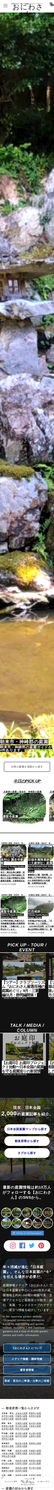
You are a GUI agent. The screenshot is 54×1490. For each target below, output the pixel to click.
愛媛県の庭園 (8, 1471)
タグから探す (27, 1153)
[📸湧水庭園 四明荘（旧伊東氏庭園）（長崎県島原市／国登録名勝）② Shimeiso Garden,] (37, 1223)
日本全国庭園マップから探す (27, 1129)
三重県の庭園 (21, 1446)
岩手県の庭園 (8, 1416)
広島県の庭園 (21, 1463)
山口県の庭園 (35, 1463)
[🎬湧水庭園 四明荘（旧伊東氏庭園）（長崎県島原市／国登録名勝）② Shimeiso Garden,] (27, 1223)
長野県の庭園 (8, 1439)
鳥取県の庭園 (21, 1461)
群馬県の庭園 (8, 1426)
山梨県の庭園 (35, 1436)
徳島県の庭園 (21, 1468)
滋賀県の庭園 (21, 1451)
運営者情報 (27, 1369)
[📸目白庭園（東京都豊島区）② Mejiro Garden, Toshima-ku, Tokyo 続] (6, 1223)
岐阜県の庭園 (21, 1443)
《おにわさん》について (27, 1348)
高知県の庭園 (21, 1471)
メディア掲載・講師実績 (27, 1359)
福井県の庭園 (21, 1436)
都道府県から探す (27, 1141)
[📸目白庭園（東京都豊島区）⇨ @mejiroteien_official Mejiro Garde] (17, 1223)
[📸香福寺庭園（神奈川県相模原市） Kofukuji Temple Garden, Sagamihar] (17, 1213)
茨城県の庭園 (21, 1423)
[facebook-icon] (22, 1245)
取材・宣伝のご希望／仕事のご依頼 (27, 1380)
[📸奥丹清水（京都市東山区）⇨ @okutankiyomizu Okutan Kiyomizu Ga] (37, 1213)
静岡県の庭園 (35, 1443)
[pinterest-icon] (41, 1245)
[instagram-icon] (13, 1245)
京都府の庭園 (35, 1451)
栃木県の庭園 (35, 1423)
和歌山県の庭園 (9, 1456)
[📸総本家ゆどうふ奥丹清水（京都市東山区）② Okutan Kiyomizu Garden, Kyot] (27, 1213)
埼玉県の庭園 (21, 1426)
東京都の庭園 (8, 1429)
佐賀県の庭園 (35, 1475)
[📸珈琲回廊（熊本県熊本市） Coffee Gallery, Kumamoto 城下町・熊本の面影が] (48, 1213)
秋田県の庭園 (35, 1416)
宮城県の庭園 (21, 1416)
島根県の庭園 (35, 1461)
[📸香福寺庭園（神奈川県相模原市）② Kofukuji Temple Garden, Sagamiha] (6, 1213)
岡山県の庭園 (8, 1463)
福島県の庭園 (21, 1419)
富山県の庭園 (35, 1433)
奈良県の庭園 (35, 1453)
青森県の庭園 (35, 1413)
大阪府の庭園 (8, 1453)
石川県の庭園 (8, 1436)
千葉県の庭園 (35, 1426)
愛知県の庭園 (8, 1446)
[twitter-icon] (32, 1245)
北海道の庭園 (21, 1413)
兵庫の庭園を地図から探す (27, 766)
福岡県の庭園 (21, 1475)
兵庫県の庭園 (21, 1453)
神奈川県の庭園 (22, 1429)
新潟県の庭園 (21, 1433)
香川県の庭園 (35, 1468)
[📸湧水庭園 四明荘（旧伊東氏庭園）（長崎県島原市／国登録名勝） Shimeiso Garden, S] (48, 1223)
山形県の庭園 (8, 1419)
